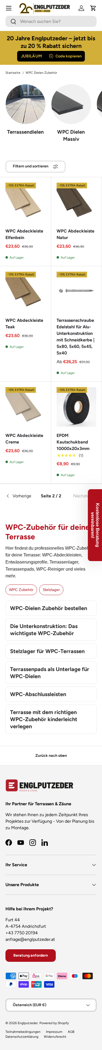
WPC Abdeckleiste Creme (24, 439)
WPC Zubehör (21, 589)
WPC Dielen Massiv (71, 135)
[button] (93, 8)
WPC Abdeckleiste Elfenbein (24, 234)
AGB (71, 1032)
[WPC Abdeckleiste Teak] (25, 292)
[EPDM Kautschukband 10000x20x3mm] (77, 407)
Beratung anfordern (30, 955)
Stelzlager (51, 589)
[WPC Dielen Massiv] (71, 104)
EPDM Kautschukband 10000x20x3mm (73, 442)
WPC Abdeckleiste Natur (75, 234)
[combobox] (51, 21)
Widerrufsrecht (55, 1037)
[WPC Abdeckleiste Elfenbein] (25, 203)
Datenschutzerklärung (21, 1037)
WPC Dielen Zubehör (41, 72)
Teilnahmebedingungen (23, 1032)
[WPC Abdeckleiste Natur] (77, 203)
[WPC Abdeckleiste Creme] (25, 407)
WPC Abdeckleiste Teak (24, 323)
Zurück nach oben (51, 755)
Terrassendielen (25, 132)
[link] (81, 496)
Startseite (12, 72)
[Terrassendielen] (25, 104)
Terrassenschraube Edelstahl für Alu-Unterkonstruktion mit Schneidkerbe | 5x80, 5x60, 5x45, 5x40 (75, 337)
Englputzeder (28, 1023)
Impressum (54, 1032)
